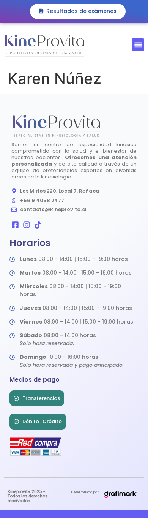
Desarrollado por (85, 492)
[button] (138, 44)
